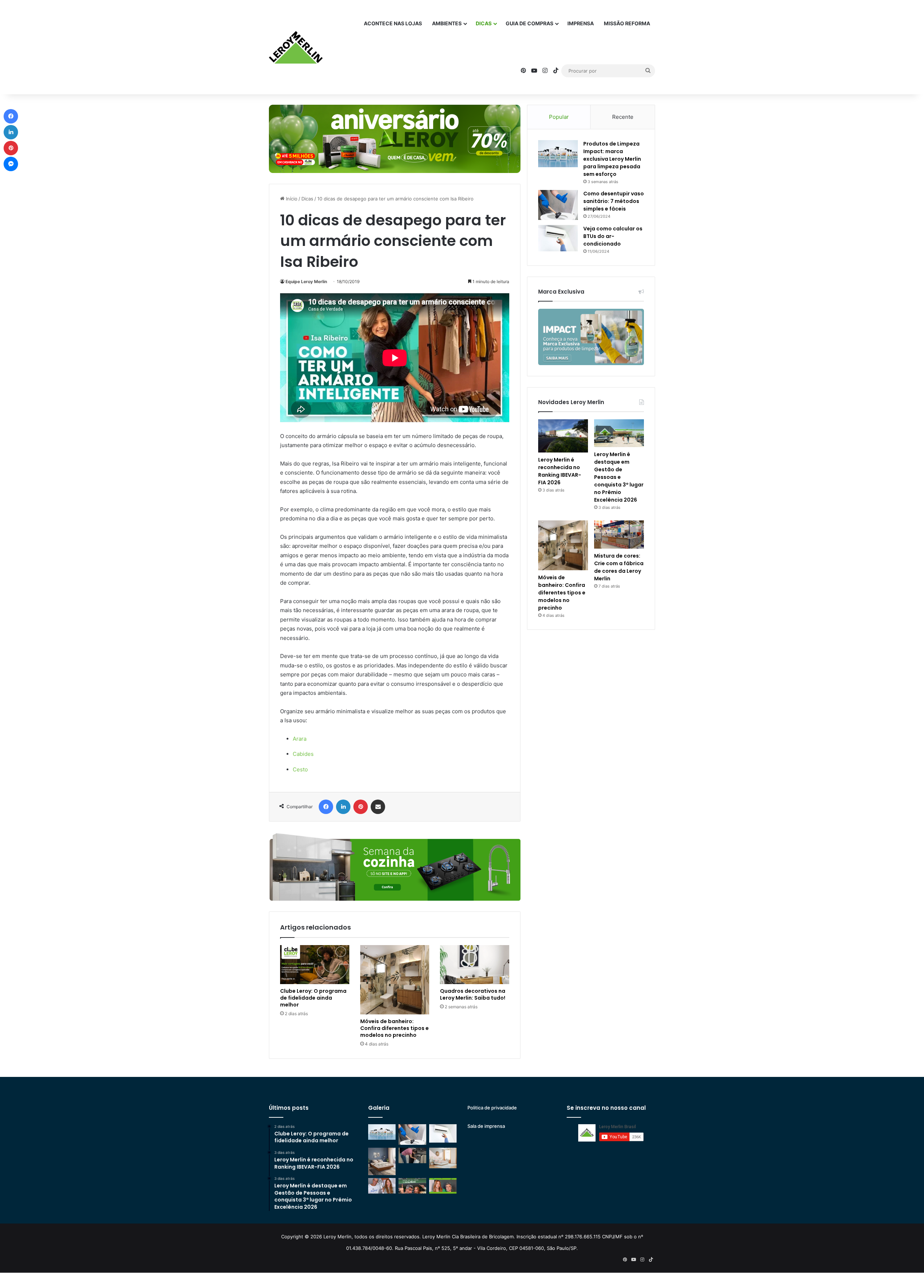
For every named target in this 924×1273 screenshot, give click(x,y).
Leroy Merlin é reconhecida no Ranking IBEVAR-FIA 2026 (559, 471)
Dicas (484, 23)
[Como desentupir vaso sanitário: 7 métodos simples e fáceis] (558, 205)
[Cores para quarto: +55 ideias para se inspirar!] (443, 1158)
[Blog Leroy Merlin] (296, 47)
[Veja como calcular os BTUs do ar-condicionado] (558, 238)
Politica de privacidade (492, 1107)
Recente (622, 116)
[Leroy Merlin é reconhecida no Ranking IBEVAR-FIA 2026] (563, 436)
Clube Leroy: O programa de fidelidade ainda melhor (313, 997)
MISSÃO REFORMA (627, 23)
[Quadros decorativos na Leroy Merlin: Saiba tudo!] (474, 964)
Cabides (303, 753)
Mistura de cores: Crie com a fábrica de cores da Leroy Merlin (619, 567)
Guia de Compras (529, 23)
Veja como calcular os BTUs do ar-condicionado (612, 236)
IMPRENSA (580, 23)
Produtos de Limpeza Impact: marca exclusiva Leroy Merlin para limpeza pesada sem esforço (612, 159)
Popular (559, 116)
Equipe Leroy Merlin (306, 281)
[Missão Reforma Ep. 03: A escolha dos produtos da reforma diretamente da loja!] (412, 1186)
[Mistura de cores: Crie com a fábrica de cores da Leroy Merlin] (619, 534)
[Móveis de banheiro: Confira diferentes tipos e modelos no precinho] (395, 979)
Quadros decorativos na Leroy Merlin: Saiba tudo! (472, 994)
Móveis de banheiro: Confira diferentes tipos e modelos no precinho (394, 1028)
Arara (299, 738)
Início (290, 199)
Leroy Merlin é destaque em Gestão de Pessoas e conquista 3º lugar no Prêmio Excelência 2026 (619, 477)
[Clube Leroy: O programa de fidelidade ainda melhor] (314, 964)
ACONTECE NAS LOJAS (393, 23)
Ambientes (447, 23)
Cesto (300, 769)
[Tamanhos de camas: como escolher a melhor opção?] (382, 1161)
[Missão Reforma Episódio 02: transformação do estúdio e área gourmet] (443, 1186)
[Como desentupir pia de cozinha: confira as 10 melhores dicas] (412, 1155)
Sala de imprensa (486, 1126)
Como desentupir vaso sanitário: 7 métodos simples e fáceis (613, 201)
